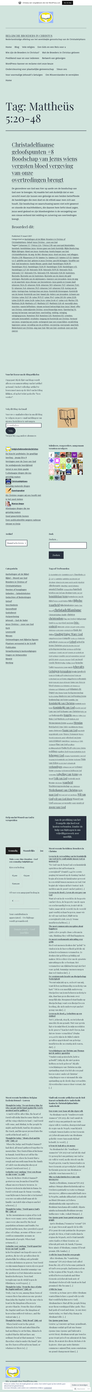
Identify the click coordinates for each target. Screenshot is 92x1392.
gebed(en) (53, 642)
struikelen (34, 319)
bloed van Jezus (31, 251)
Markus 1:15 (73, 300)
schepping (67, 756)
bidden (65, 601)
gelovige (77, 649)
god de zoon (53, 659)
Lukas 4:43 (63, 300)
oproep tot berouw (19, 313)
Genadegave (53, 652)
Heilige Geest (70, 663)
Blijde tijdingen (18, 251)
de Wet (38, 254)
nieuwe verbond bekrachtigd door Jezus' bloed (55, 307)
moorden (15, 307)
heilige (63, 663)
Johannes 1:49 (46, 288)
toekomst (77, 759)
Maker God (53, 719)
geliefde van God (24, 261)
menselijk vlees (71, 303)
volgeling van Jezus (67, 774)
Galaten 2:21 (53, 258)
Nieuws (9, 636)
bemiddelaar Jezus (28, 248)
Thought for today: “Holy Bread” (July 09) (24, 1320)
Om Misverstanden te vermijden (62, 74)
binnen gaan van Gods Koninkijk (50, 248)
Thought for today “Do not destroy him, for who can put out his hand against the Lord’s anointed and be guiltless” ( (24, 1108)
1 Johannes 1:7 (24, 245)
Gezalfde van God (65, 656)
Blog (17, 47)
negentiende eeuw (56, 734)
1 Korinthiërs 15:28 (67, 574)
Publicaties (11, 647)
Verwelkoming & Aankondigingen (21, 651)
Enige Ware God (73, 634)
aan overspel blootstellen (63, 245)
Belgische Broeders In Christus (29, 35)
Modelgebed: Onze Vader (58, 727)
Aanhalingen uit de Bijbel (35, 239)
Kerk (8, 628)
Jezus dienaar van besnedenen (38, 282)
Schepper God (56, 755)
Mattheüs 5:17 (43, 303)
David (51, 623)
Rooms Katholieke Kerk (77, 751)
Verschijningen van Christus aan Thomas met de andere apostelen (66, 1051)
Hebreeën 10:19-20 (50, 270)
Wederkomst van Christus (22, 328)
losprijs (68, 714)
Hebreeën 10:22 (65, 270)
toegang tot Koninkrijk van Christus (54, 319)
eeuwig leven (68, 630)
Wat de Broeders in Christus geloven (60, 52)
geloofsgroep (70, 649)
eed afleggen (72, 254)
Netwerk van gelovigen (53, 58)
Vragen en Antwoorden (16, 655)
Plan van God (61, 744)
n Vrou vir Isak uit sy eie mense (62, 1145)
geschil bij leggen (60, 261)
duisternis (60, 627)
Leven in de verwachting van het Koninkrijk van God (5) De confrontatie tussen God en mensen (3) (67, 858)
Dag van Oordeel (70, 619)
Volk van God (60, 778)
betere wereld (58, 601)
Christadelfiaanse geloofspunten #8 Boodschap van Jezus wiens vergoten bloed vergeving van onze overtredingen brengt (44, 162)
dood (60, 623)
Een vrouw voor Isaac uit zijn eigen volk (66, 1111)
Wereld (9, 659)
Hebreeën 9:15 (43, 273)
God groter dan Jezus (64, 659)
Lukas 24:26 (29, 300)
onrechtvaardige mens (53, 310)
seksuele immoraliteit (21, 319)
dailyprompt (81, 619)
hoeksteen (70, 273)
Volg (11, 430)
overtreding (46, 313)
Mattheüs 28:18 (74, 719)
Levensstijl (10, 632)
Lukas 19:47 (49, 297)
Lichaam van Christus (70, 711)
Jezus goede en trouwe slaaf (63, 282)
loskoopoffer (57, 715)
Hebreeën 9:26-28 (57, 273)
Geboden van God (63, 642)
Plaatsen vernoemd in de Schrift (21, 643)
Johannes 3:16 (67, 686)
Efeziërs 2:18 (17, 258)
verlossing (57, 770)
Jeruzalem (65, 671)
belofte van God (77, 593)
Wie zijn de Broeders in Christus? (22, 52)
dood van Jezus (60, 254)
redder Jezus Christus (79, 748)
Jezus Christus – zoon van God (20, 624)
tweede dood (62, 763)
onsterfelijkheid (55, 741)
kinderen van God (66, 696)
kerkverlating (53, 696)
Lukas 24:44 (40, 300)
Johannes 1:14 (58, 686)
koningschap (23, 291)
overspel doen (34, 313)
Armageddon (68, 589)
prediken (71, 744)
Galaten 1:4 (43, 258)
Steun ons (62, 69)
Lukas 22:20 (71, 297)
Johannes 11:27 (59, 285)
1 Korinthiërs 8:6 (55, 574)
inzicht (70, 667)
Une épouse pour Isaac (58, 1320)
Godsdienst (11, 612)
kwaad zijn (45, 294)
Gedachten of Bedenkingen (18, 597)
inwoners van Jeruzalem (56, 279)
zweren (15, 331)
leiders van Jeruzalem (59, 294)
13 (54, 579)
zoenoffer (68, 803)
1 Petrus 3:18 (47, 245)
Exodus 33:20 (74, 638)
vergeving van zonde (29, 322)
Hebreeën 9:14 (30, 273)
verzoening (54, 325)
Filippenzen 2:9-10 (30, 258)
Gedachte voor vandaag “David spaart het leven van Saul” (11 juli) (23, 1247)
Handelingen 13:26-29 (37, 267)
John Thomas (59, 693)
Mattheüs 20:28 (63, 719)
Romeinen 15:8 (33, 316)
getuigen (55, 656)
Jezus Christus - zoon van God (45, 242)
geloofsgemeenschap (57, 649)
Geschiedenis (12, 605)
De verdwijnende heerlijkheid (19, 465)
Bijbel (70, 600)
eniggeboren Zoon (55, 638)
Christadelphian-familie (58, 615)
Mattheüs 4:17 (31, 303)
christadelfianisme (19, 254)
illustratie (16, 276)
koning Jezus (80, 696)
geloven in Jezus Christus (42, 261)
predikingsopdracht (55, 748)
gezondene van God (78, 656)
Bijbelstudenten (67, 605)
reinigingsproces (19, 316)
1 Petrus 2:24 (36, 245)
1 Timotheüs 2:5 (79, 574)
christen (71, 614)
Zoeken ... (53, 539)
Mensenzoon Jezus (57, 722)
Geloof (29, 242)
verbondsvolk (71, 763)
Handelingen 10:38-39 (62, 264)
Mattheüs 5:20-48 (57, 303)
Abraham (52, 582)
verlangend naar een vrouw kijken (53, 322)
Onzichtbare (65, 741)
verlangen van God (68, 767)
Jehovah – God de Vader (17, 620)
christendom (56, 618)
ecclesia (67, 627)
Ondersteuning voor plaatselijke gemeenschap (30, 69)
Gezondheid (11, 609)
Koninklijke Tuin (73, 700)
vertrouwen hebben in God (71, 770)
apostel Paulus (56, 589)
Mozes (81, 727)
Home (9, 47)
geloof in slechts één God (71, 645)
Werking (9, 663)
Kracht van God (80, 708)
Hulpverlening (12, 616)
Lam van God (54, 711)
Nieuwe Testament (70, 734)
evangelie (66, 638)
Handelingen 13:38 (54, 267)
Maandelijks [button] (29, 850)
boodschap (43, 251)
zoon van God (71, 328)
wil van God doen (63, 798)
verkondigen (55, 766)
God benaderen (22, 264)
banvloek (15, 248)
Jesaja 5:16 (52, 675)
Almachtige (64, 586)
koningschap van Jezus (38, 291)
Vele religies (28, 47)
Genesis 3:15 (72, 652)
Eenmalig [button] (13, 850)
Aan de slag (67, 3)
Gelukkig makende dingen (18, 486)
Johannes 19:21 (33, 288)
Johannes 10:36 (34, 285)
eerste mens (60, 630)
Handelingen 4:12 (70, 267)
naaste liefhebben (28, 307)
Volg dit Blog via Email (16, 409)
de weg (31, 254)
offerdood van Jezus (73, 737)
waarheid (74, 325)
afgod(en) (81, 582)
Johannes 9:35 (58, 288)
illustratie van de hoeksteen (32, 276)
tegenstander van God (78, 756)
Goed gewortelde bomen (17, 516)
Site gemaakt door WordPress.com (21, 1381)
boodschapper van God (59, 251)
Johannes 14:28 (63, 689)
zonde (74, 803)
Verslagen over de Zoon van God (21, 461)
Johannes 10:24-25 (19, 285)
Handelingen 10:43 (19, 267)
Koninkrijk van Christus (62, 703)
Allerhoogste (54, 585)
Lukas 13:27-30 (25, 297)
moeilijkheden (73, 727)
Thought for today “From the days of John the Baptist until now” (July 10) (24, 1288)
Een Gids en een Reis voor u (52, 47)
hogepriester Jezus (61, 667)
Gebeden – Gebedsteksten (18, 593)
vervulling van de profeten (38, 325)
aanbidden (59, 579)
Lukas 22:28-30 (18, 300)
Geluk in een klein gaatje (17, 469)
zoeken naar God (58, 803)
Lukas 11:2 (75, 715)
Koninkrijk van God (32, 294)
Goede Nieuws (36, 264)
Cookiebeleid (48, 1388)
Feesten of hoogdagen (16, 589)
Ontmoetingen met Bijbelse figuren (22, 639)
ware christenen (75, 786)
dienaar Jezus (47, 254)
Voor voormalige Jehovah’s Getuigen (24, 74)
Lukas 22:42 (82, 715)
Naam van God (69, 730)
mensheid (70, 723)
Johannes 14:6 (20, 288)
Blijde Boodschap (71, 248)
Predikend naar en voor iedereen (22, 58)
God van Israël (77, 659)
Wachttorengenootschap (59, 786)
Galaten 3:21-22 (65, 258)
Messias (78, 722)
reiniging (63, 313)
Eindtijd (58, 634)
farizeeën (81, 638)
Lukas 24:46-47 (52, 300)
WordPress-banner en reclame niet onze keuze (29, 63)
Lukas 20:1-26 (60, 297)
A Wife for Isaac (55, 1289)
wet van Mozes (72, 795)
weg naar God (39, 328)
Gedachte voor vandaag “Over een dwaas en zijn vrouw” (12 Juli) (23, 1173)
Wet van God (51, 328)
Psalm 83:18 (66, 747)
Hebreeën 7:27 (18, 273)
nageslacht (81, 730)
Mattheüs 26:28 (18, 303)
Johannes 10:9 (47, 285)
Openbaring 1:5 (69, 310)
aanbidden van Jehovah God (71, 579)
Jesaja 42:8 (59, 675)
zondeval (61, 328)
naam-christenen (55, 730)
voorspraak (65, 325)
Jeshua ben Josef (69, 675)
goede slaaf (47, 264)
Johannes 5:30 (76, 686)
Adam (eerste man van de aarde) (67, 582)
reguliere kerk (63, 751)
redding (55, 313)
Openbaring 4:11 (74, 741)
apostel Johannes (73, 586)
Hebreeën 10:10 (36, 270)
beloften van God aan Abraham (60, 593)
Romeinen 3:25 (46, 316)
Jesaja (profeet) (79, 671)
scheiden (68, 316)
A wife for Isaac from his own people (64, 1254)
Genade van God (62, 652)
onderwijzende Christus (33, 310)
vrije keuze (58, 783)
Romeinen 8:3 (58, 316)
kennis (66, 693)
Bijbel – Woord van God (16, 578)
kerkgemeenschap (75, 692)
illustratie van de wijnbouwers (33, 279)
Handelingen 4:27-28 (20, 270)
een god (72, 627)
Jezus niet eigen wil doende (61, 682)
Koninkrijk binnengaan (58, 291)
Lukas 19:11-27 (38, 297)
